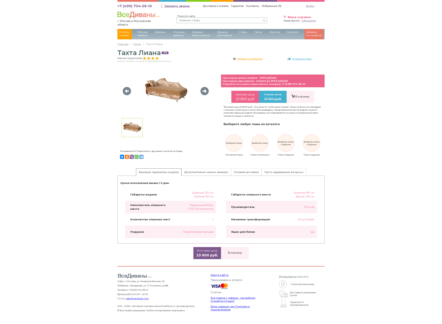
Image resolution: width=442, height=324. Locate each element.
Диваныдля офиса (224, 33)
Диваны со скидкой (314, 33)
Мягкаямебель (142, 33)
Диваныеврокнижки (201, 33)
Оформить (308, 20)
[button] (204, 91)
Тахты (258, 32)
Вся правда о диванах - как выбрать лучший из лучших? (233, 299)
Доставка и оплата (215, 6)
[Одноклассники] (127, 157)
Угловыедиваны (179, 33)
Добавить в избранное (250, 59)
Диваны (160, 32)
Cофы (243, 32)
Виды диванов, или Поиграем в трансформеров (230, 308)
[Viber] (132, 157)
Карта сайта (219, 275)
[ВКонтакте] (122, 157)
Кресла (275, 32)
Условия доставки (302, 59)
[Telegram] (141, 157)
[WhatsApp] (136, 157)
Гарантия (237, 6)
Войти (310, 6)
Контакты (252, 6)
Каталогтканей (124, 33)
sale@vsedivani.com (137, 298)
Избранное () (272, 6)
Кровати (293, 32)
